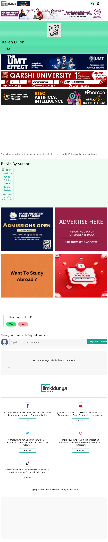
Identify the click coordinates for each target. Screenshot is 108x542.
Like (27, 420)
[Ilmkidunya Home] (8, 3)
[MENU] (105, 3)
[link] (23, 3)
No (23, 324)
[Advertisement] (54, 128)
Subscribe (80, 420)
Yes (11, 324)
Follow (27, 450)
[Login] (98, 3)
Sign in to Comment (98, 341)
